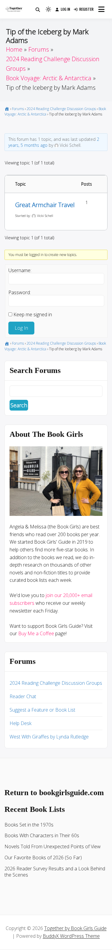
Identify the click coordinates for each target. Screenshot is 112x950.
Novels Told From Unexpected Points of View (52, 846)
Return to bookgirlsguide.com (54, 792)
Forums (18, 108)
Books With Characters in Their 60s (41, 835)
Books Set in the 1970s (28, 824)
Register (86, 9)
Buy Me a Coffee (36, 633)
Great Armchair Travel (45, 205)
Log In (21, 328)
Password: (19, 292)
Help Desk (20, 723)
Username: (19, 270)
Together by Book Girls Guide (75, 928)
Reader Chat (23, 696)
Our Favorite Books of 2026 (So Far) (43, 857)
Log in (65, 9)
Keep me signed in (32, 314)
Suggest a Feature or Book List (42, 710)
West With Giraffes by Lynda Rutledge (49, 736)
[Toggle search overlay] (38, 9)
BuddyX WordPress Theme (71, 936)
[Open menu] (101, 9)
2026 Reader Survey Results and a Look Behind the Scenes (54, 871)
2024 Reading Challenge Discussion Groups (61, 108)
